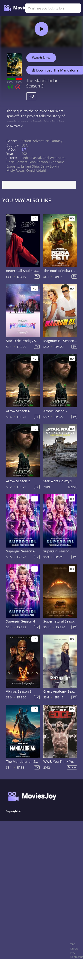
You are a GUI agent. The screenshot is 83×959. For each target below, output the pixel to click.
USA (24, 145)
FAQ (72, 952)
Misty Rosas (15, 170)
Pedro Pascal (31, 158)
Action (26, 141)
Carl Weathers (54, 158)
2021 (25, 153)
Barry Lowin (50, 166)
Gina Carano (38, 162)
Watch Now (41, 57)
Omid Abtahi (36, 170)
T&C (72, 944)
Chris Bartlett (16, 162)
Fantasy (56, 141)
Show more (13, 126)
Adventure (41, 141)
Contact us (76, 957)
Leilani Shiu (30, 166)
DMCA (74, 948)
